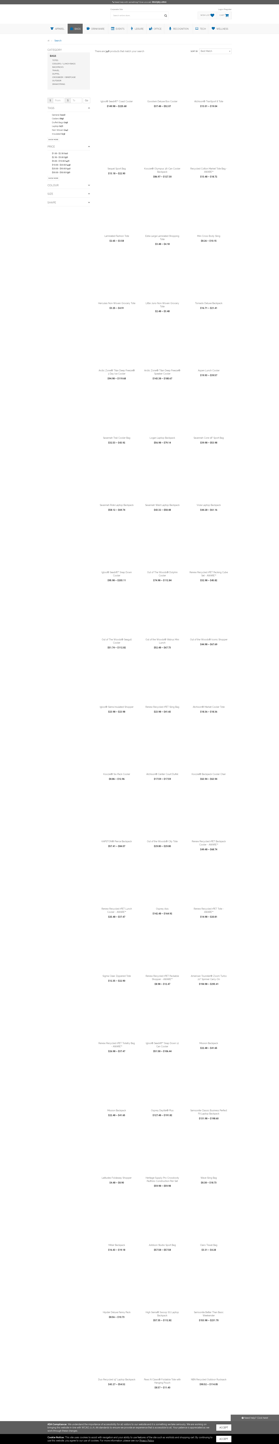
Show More (53, 139)
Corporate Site (116, 9)
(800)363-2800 (159, 2)
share (134, 119)
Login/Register (225, 9)
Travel (55, 70)
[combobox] (215, 51)
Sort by (194, 51)
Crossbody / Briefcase (64, 77)
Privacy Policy (147, 1440)
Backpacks (57, 67)
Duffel (56, 74)
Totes (55, 60)
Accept (223, 1427)
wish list (121, 119)
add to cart (118, 94)
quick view (105, 119)
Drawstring (58, 84)
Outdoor (56, 80)
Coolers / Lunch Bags (63, 64)
